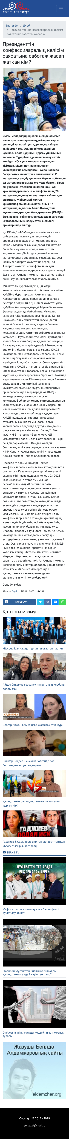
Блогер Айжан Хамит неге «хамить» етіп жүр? (33, 725)
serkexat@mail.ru (34, 1125)
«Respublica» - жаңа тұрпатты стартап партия (33, 648)
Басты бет (12, 25)
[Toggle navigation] (61, 8)
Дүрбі (26, 25)
